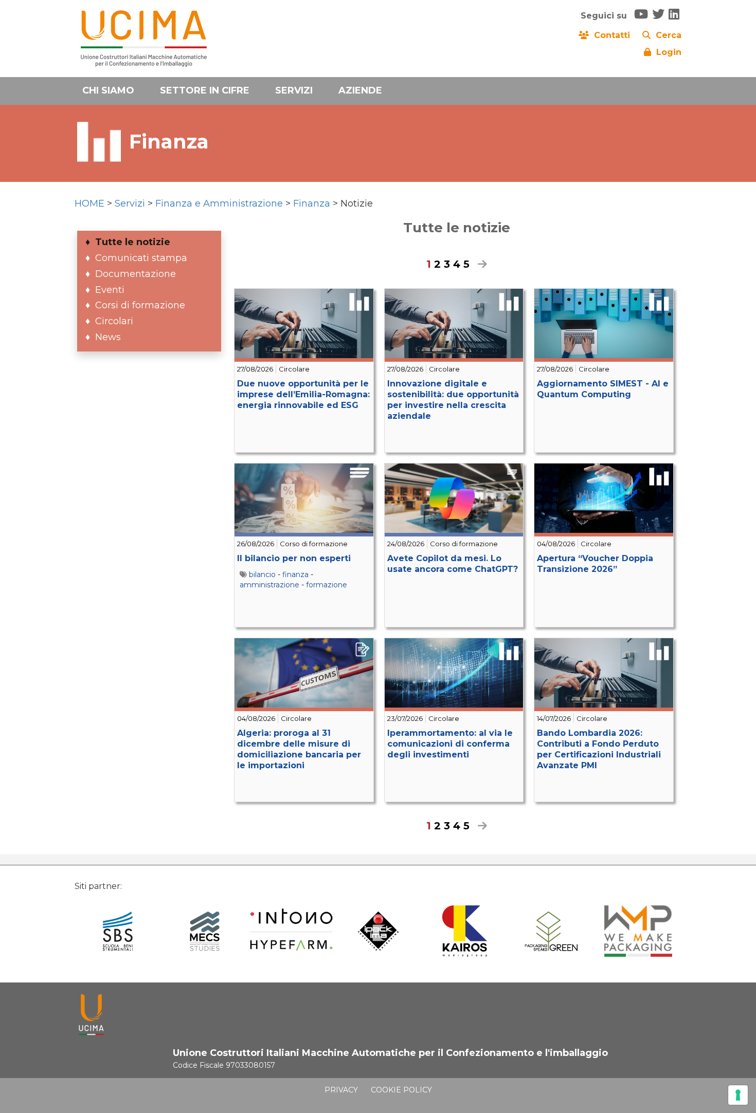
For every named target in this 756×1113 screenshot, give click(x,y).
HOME (89, 203)
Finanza (311, 203)
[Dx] (480, 264)
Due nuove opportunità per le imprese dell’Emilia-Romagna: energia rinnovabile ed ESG (303, 394)
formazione (326, 584)
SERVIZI (294, 90)
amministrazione (269, 584)
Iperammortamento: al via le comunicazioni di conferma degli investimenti (450, 743)
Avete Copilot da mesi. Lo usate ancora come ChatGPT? (452, 563)
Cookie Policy (401, 1090)
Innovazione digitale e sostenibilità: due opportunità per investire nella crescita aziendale (453, 399)
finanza (295, 574)
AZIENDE (360, 90)
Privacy (341, 1090)
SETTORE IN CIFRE (204, 90)
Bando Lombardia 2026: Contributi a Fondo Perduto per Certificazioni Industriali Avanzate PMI (599, 749)
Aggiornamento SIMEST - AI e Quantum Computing (603, 389)
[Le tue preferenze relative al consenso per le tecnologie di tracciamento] (738, 1095)
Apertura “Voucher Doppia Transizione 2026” (595, 563)
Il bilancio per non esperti (294, 558)
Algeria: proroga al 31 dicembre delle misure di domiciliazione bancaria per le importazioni (299, 749)
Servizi (130, 203)
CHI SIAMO (108, 90)
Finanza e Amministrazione (219, 203)
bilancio (262, 574)
